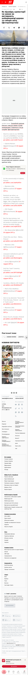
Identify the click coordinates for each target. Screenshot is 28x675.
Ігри (16, 448)
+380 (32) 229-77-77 (10, 643)
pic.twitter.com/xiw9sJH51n (12, 182)
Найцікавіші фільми (9, 534)
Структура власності (20, 440)
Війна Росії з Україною (11, 474)
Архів (16, 443)
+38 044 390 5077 (19, 398)
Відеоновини (7, 465)
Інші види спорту (8, 585)
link (15, 404)
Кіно (5, 532)
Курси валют (7, 518)
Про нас (4, 421)
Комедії (6, 540)
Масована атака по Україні (11, 485)
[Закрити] (25, 660)
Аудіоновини (7, 467)
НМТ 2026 (6, 553)
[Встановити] (14, 663)
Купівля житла (8, 567)
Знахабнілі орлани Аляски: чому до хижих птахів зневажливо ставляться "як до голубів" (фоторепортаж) (13, 126)
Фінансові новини (9, 520)
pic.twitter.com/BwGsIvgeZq (12, 258)
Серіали (6, 542)
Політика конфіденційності (6, 441)
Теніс (5, 581)
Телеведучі (4, 431)
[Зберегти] (24, 27)
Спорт (6, 574)
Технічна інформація (20, 433)
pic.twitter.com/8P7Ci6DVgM (12, 272)
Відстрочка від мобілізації (11, 505)
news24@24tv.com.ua (7, 398)
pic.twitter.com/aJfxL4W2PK (12, 205)
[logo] (10, 2)
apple (17, 615)
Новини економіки (10, 514)
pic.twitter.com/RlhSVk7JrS (12, 304)
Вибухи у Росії (8, 487)
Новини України (12, 6)
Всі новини (7, 457)
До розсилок (9, 605)
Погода (6, 469)
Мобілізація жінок (9, 501)
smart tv (6, 620)
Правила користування (5, 437)
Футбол (6, 578)
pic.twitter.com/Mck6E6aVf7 (12, 285)
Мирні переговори (9, 481)
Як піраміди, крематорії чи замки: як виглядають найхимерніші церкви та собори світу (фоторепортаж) (22, 6)
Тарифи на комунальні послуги (12, 522)
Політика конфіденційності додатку (19, 422)
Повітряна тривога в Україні (11, 483)
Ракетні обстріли (8, 476)
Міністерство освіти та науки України (13, 549)
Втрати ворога (8, 489)
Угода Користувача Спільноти (19, 427)
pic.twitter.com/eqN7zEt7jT (12, 226)
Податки (6, 524)
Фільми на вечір (8, 538)
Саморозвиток (8, 556)
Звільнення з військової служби (12, 496)
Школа (6, 551)
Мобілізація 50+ (8, 498)
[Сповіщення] (26, 2)
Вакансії (17, 438)
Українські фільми (9, 536)
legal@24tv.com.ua (20, 644)
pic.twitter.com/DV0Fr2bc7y (12, 319)
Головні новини (8, 459)
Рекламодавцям (5, 434)
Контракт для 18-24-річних (11, 503)
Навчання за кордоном (10, 558)
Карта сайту (18, 445)
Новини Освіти (8, 547)
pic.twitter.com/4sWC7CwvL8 (13, 140)
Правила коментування (18, 430)
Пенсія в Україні (8, 526)
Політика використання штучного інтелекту (6, 444)
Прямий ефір (7, 463)
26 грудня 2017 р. (9, 232)
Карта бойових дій (9, 479)
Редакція (4, 424)
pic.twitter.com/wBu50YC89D (13, 241)
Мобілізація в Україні (11, 494)
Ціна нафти (7, 516)
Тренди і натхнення (9, 569)
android (6, 615)
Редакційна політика (7, 426)
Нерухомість (8, 563)
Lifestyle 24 (4, 6)
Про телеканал (5, 429)
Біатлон (6, 583)
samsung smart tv (17, 620)
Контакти (17, 435)
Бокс (5, 576)
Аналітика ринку (8, 565)
